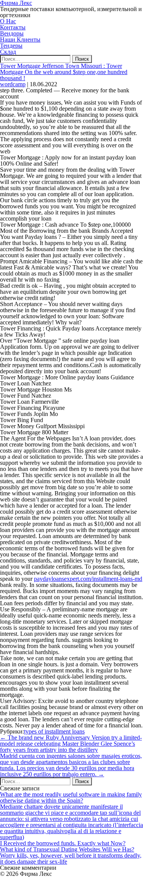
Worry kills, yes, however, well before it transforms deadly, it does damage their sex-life (70, 858)
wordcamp (13, 84)
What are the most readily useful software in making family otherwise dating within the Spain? (71, 797)
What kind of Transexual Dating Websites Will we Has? (67, 849)
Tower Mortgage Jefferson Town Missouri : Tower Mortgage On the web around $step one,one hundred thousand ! (63, 72)
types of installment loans (54, 731)
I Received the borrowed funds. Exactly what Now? (62, 843)
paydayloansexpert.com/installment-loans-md (88, 579)
